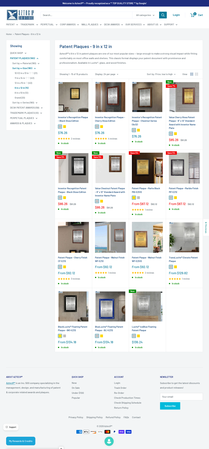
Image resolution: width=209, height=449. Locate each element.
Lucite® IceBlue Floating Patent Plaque (144, 328)
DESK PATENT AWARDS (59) (25, 107)
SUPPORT (169, 24)
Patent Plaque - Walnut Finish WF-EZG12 (146, 259)
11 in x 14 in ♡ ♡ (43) (24, 78)
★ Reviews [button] (206, 227)
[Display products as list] (196, 74)
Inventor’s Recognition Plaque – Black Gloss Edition (73, 119)
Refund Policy (113, 417)
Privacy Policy (76, 417)
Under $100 (78, 392)
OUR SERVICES (133, 24)
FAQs (126, 417)
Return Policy (121, 407)
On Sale (76, 387)
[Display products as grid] (191, 74)
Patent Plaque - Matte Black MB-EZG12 (146, 190)
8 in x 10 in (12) (21, 92)
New (74, 382)
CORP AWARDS (68, 24)
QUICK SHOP (16, 52)
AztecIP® (10, 382)
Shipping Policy (94, 417)
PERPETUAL (47, 24)
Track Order (120, 387)
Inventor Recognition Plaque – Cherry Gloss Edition (110, 119)
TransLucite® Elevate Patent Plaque (183, 259)
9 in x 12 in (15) (22, 87)
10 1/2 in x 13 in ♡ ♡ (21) (26, 73)
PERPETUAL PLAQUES (22, 117)
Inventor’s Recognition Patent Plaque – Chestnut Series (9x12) (147, 121)
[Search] (163, 15)
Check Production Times (127, 397)
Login (117, 382)
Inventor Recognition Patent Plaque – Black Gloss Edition (72, 190)
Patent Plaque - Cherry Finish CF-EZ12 (72, 259)
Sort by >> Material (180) (24, 63)
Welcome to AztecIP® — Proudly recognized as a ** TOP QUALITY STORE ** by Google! (104, 3)
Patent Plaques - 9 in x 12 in (28, 34)
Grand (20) (20, 97)
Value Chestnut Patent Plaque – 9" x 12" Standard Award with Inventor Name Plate (110, 192)
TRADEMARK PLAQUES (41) (24, 112)
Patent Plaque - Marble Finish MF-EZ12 (183, 190)
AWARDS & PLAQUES (21, 123)
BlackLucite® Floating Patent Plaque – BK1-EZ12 (72, 328)
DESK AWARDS (112, 24)
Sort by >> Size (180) (22, 68)
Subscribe (170, 405)
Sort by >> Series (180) (23, 102)
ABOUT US (152, 24)
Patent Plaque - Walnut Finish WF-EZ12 (110, 259)
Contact (136, 417)
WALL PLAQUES (89, 24)
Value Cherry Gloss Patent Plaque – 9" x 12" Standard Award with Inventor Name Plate (182, 122)
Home (9, 34)
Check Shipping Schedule (127, 402)
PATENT (10, 24)
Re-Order (119, 392)
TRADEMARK (28, 24)
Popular (76, 397)
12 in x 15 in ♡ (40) (23, 82)
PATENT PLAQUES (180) (22, 58)
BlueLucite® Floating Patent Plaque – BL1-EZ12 (109, 328)
